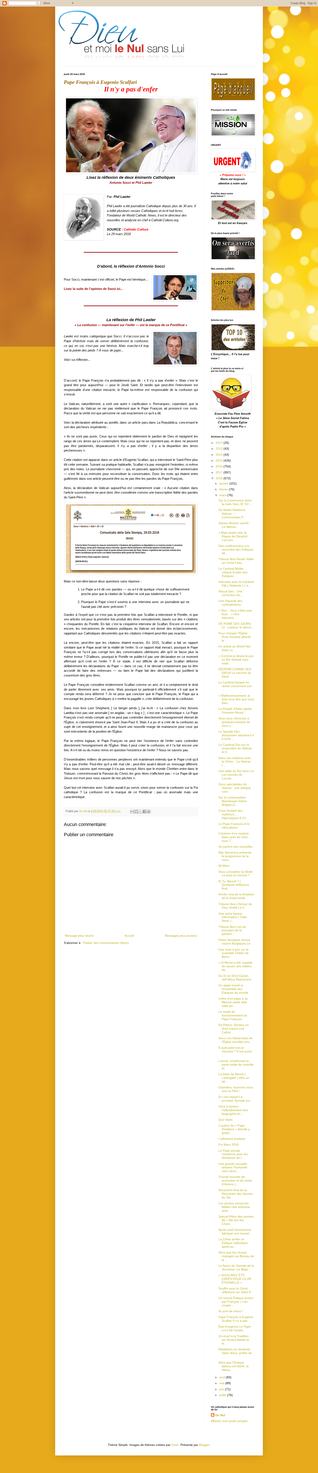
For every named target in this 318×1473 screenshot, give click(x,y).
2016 (219, 466)
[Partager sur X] (140, 811)
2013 (219, 448)
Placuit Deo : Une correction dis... (230, 593)
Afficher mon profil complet (229, 1421)
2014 (219, 454)
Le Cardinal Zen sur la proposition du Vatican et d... (235, 748)
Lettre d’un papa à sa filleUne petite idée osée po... (233, 1002)
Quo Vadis (225, 1119)
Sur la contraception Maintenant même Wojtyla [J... (232, 801)
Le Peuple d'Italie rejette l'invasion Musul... (235, 710)
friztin (175, 1445)
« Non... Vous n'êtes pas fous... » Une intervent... (235, 614)
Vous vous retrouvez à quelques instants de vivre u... (234, 722)
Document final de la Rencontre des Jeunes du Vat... (235, 1193)
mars (223, 495)
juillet (223, 1395)
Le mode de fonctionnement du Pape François (232, 1015)
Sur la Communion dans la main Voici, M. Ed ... (235, 502)
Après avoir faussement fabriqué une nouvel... (235, 1231)
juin (222, 1389)
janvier (224, 483)
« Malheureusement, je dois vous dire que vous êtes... (236, 699)
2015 (219, 460)
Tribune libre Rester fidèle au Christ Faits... (236, 560)
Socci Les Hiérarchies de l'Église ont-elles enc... (235, 1040)
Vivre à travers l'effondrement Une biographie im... (233, 1110)
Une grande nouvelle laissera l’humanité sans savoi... (232, 1167)
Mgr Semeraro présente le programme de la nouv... (234, 856)
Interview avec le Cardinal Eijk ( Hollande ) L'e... (236, 583)
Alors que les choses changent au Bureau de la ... (236, 1256)
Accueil (129, 935)
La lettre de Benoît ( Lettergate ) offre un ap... (233, 1077)
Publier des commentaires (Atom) (106, 943)
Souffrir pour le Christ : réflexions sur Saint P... (235, 1290)
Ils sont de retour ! (230, 1311)
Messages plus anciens (181, 935)
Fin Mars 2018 (228, 1144)
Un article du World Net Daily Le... (234, 648)
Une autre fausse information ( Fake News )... (232, 917)
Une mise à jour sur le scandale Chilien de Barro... (233, 953)
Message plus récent (79, 935)
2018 (219, 478)
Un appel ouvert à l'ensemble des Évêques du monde (233, 989)
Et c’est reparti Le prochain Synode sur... (235, 1098)
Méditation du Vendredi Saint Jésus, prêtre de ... (235, 1353)
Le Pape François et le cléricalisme (233, 825)
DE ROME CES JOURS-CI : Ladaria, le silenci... (236, 625)
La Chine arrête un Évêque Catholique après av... (233, 1242)
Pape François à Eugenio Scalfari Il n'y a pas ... (235, 1318)
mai (222, 1383)
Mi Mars (224, 865)
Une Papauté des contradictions (230, 602)
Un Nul (220, 1415)
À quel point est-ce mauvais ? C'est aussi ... (235, 1051)
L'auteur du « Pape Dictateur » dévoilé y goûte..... (234, 1129)
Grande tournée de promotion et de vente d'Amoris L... (235, 1180)
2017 (219, 472)
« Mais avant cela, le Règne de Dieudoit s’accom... (232, 536)
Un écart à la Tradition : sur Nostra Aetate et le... (234, 1339)
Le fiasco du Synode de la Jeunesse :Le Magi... (236, 1267)
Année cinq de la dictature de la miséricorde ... (236, 896)
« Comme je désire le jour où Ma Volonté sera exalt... (236, 659)
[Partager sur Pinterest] (148, 811)
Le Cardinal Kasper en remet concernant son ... (235, 686)
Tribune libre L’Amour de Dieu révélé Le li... (235, 905)
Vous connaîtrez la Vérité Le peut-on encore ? (235, 873)
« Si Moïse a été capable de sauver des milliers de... (235, 966)
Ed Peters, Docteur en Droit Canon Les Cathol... (233, 1028)
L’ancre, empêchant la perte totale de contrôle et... (236, 1064)
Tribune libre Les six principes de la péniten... (232, 930)
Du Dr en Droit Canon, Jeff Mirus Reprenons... (236, 977)
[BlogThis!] (136, 811)
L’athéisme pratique (231, 1138)
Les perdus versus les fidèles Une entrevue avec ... (234, 1206)
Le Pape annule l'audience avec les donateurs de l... (233, 1154)
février (224, 489)
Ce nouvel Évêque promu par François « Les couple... (235, 1301)
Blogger (204, 1445)
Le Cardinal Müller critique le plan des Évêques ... (232, 572)
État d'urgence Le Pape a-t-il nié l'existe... (234, 1328)
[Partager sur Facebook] (144, 811)
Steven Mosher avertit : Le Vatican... (234, 524)
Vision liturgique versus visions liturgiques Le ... (236, 941)
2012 (219, 442)
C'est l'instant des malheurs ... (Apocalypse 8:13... (233, 814)
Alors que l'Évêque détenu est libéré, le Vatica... (233, 1366)
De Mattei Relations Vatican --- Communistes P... (232, 513)
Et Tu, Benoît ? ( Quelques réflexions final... (233, 885)
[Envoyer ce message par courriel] (132, 811)
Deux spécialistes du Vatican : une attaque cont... (234, 787)
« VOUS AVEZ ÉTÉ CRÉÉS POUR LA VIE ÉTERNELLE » (234, 1278)
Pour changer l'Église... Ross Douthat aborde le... (234, 636)
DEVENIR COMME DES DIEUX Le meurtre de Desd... (234, 672)
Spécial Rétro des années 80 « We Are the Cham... (236, 1220)
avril (222, 1377)
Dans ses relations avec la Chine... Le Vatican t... (234, 761)
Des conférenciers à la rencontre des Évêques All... (236, 549)
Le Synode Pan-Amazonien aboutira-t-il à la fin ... (236, 735)
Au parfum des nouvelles (235, 846)
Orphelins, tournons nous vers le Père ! (235, 1089)
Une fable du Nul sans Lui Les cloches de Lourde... (236, 774)
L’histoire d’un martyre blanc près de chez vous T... (233, 837)
